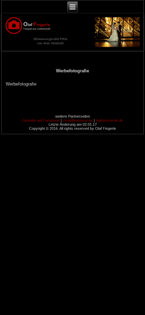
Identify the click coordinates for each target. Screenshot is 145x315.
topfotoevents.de (109, 120)
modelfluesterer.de (78, 120)
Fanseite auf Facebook (41, 120)
